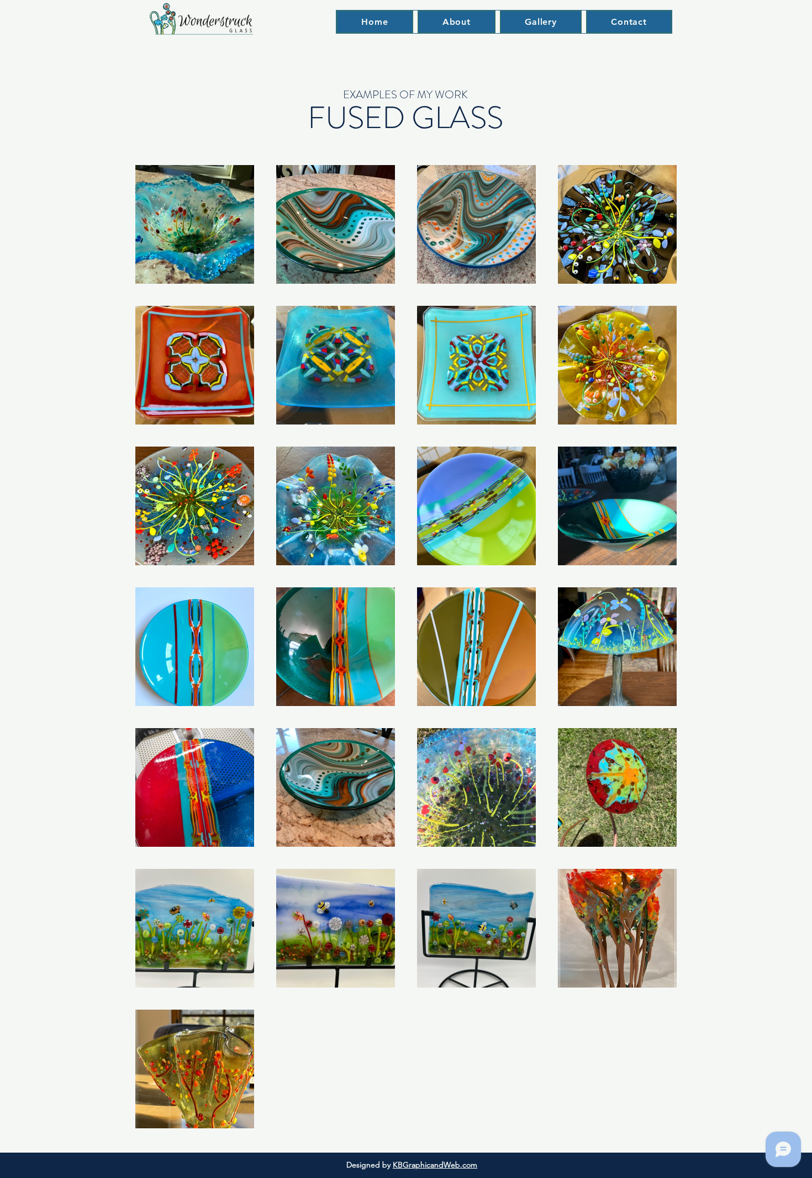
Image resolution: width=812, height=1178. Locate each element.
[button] (541, 21)
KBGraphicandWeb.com (435, 1165)
